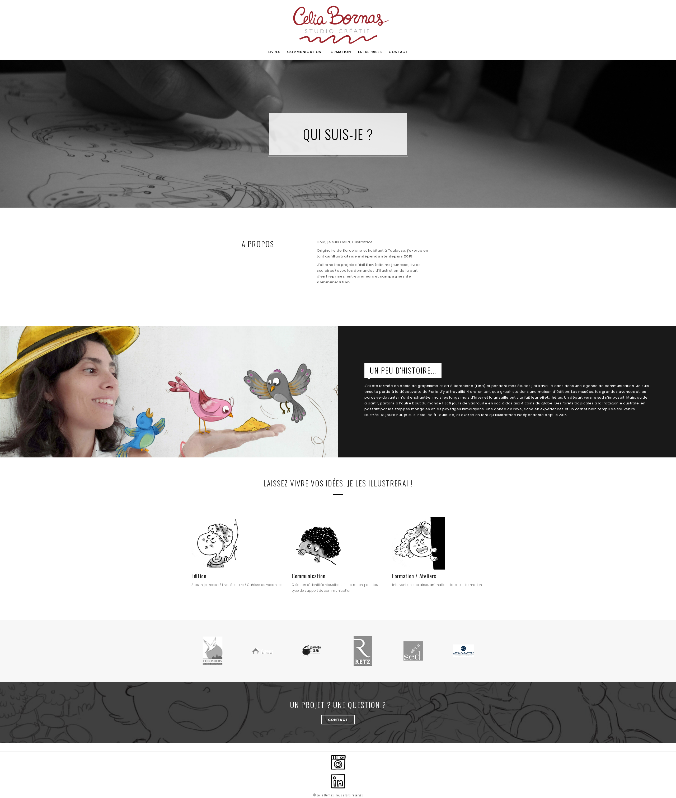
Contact (338, 719)
